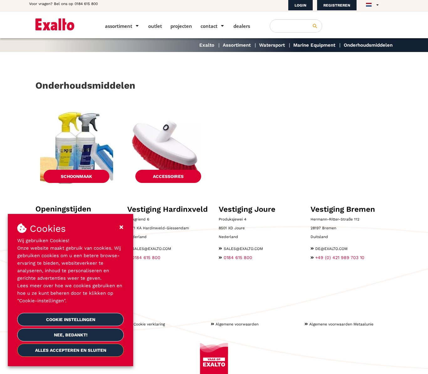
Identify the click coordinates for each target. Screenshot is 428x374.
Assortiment (118, 26)
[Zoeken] (315, 26)
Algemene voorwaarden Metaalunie (341, 324)
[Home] (61, 24)
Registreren (336, 5)
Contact (209, 26)
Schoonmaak (76, 176)
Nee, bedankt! (70, 334)
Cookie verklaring (149, 324)
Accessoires (168, 176)
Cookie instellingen (70, 319)
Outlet (155, 26)
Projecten (181, 26)
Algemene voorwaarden (237, 324)
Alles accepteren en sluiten (70, 350)
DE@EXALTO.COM (331, 249)
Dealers (241, 26)
